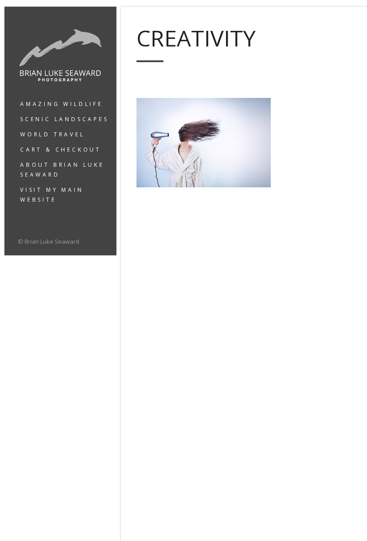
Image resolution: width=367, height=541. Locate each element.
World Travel (52, 134)
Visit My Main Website (51, 194)
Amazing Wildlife (61, 104)
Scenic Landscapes (64, 119)
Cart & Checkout (60, 149)
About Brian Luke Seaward (62, 169)
